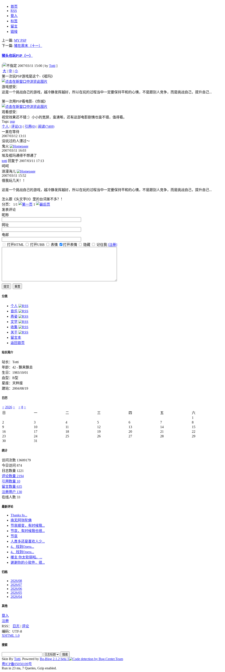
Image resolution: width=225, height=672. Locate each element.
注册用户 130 (12, 492)
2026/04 (16, 596)
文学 (14, 322)
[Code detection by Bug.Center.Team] (96, 659)
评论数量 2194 (13, 476)
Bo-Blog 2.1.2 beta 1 (54, 659)
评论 (25, 626)
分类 (4, 296)
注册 (5, 621)
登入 (5, 615)
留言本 (16, 337)
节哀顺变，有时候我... (28, 525)
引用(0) (30, 126)
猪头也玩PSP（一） (17, 55)
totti (4, 161)
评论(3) (16, 126)
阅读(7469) (46, 126)
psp (12, 121)
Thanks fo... (19, 515)
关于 (14, 332)
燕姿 (14, 316)
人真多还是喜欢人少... (28, 541)
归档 (4, 572)
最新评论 (7, 506)
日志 (16, 626)
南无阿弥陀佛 (21, 520)
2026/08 (16, 581)
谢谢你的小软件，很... (28, 562)
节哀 (14, 536)
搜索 (4, 644)
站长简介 (7, 352)
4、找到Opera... (22, 547)
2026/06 (16, 589)
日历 (4, 398)
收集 (14, 327)
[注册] (112, 245)
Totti (52, 66)
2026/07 (16, 585)
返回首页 (18, 343)
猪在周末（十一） (28, 46)
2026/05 (16, 593)
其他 (4, 606)
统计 (4, 450)
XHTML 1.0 (11, 635)
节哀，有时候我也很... (28, 531)
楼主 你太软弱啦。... (26, 557)
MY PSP (20, 40)
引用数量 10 (11, 481)
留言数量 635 (12, 486)
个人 (5, 126)
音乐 (14, 311)
